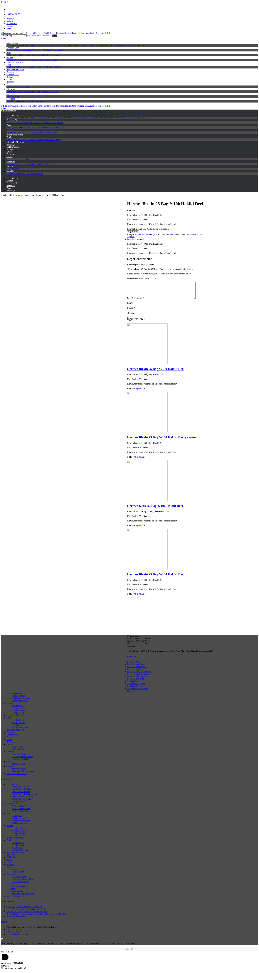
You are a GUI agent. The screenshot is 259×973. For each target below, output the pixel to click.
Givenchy (10, 89)
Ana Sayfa (5, 195)
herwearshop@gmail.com (17, 934)
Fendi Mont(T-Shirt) (52, 67)
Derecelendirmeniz (136, 278)
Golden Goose (12, 74)
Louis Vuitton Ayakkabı (118, 45)
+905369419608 (13, 929)
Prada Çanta (11, 55)
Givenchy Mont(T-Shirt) (30, 91)
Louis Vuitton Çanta (15, 45)
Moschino (10, 99)
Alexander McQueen (15, 69)
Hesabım (10, 26)
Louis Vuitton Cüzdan (33, 45)
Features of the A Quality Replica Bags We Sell (26, 911)
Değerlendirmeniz (135, 298)
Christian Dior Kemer (33, 50)
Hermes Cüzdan (25, 60)
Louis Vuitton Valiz (136, 45)
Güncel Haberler (7, 901)
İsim (129, 303)
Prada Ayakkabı (23, 55)
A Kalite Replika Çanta (16, 916)
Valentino (10, 185)
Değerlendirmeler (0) (136, 239)
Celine (9, 84)
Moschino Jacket (13, 101)
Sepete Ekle (133, 232)
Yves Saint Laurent (14, 62)
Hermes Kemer (38, 60)
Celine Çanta (12, 86)
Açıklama (131, 237)
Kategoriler (131, 656)
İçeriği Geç (6, 2)
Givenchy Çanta (13, 91)
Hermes (9, 57)
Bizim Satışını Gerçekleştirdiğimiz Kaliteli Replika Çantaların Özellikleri (37, 914)
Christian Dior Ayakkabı (53, 50)
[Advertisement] (129, 711)
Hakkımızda (11, 23)
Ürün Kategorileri (8, 111)
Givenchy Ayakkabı (49, 91)
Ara (54, 36)
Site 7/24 (129, 949)
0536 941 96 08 (13, 14)
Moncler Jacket (12, 96)
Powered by (6, 963)
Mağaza (9, 21)
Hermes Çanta (51, 60)
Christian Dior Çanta (15, 50)
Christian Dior (12, 48)
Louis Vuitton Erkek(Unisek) (73, 45)
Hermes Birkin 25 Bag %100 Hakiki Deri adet (147, 229)
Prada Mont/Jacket (56, 55)
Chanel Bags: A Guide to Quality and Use (24, 906)
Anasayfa (10, 19)
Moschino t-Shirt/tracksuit (32, 101)
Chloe (9, 79)
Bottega (9, 77)
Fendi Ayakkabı (25, 67)
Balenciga (10, 72)
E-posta (131, 308)
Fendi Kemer (37, 67)
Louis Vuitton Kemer (52, 45)
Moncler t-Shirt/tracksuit (16, 773)
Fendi (8, 65)
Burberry (10, 82)
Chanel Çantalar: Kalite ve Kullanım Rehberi (25, 909)
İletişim (4, 922)
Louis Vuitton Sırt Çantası (97, 45)
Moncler (10, 94)
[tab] (132, 239)
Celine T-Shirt (24, 86)
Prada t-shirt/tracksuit (39, 55)
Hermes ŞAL (12, 60)
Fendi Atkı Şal (12, 67)
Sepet (8, 28)
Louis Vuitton (12, 43)
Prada (8, 52)
